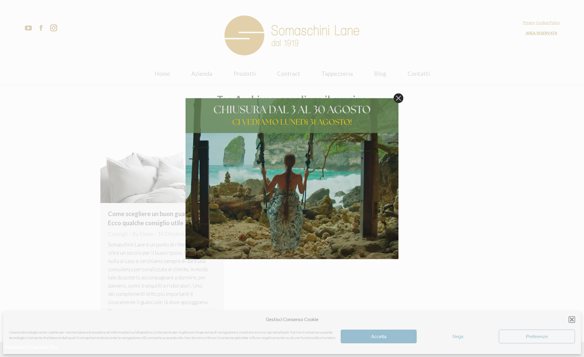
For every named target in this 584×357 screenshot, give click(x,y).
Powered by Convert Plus (31, 347)
